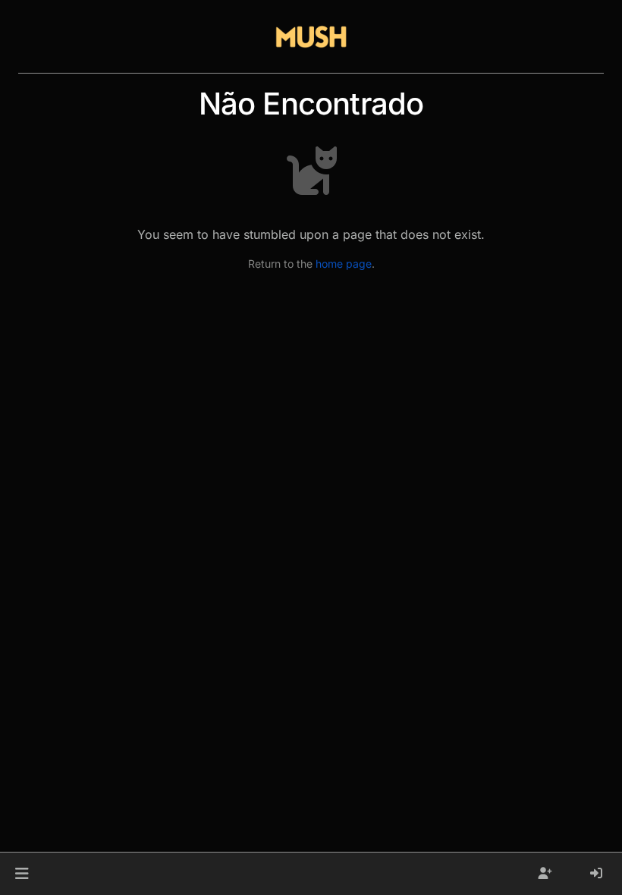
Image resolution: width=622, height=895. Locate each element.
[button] (21, 874)
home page (344, 263)
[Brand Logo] (311, 36)
